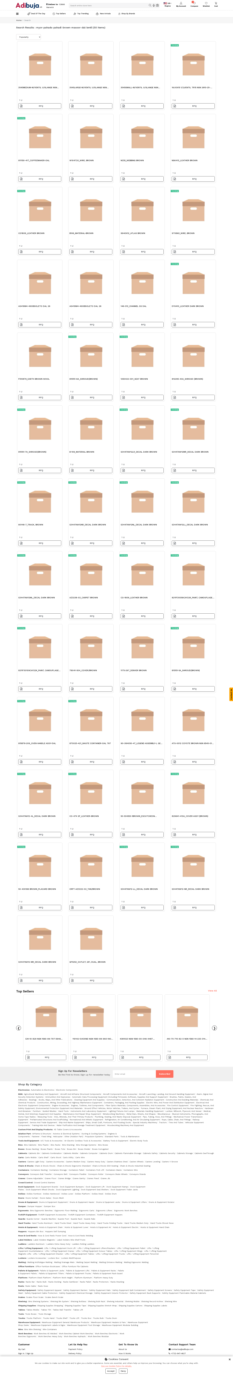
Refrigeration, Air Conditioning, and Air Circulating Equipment (132, 1120)
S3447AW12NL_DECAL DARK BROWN (139, 524)
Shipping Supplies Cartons (130, 1306)
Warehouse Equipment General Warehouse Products (65, 1322)
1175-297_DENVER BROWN (134, 670)
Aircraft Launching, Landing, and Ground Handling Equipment (167, 1094)
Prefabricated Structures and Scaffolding (49, 1120)
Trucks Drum (111, 1318)
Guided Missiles (49, 1111)
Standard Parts (112, 1136)
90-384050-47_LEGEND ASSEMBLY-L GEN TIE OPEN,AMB (141, 744)
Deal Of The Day (38, 14)
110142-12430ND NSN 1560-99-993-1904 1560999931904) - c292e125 (92, 1039)
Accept (110, 1371)
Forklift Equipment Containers (81, 1215)
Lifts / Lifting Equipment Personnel (143, 1254)
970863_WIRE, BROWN (183, 233)
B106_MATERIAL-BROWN (81, 233)
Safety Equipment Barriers (75, 1290)
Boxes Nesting (32, 1149)
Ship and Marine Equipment (71, 1122)
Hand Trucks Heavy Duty (84, 1223)
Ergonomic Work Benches (125, 1210)
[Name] (150, 5)
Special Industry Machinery (145, 1122)
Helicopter (58, 1136)
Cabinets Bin (34, 1153)
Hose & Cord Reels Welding (80, 1236)
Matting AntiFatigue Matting (39, 1262)
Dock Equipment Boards (47, 1187)
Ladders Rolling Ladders (83, 1244)
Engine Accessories (60, 1105)
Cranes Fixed (93, 1178)
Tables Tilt (46, 1310)
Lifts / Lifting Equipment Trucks (110, 1254)
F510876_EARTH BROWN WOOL (34, 379)
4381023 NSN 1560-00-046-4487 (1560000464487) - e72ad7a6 (136, 1039)
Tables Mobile (32, 1310)
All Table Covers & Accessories (68, 1129)
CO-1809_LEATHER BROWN (134, 597)
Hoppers (22, 1231)
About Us (123, 1349)
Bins (20, 1145)
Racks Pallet (85, 1282)
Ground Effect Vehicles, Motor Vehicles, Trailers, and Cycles (111, 1108)
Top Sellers (61, 14)
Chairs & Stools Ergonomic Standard (73, 1166)
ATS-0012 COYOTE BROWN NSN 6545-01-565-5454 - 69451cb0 (192, 744)
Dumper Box (49, 1206)
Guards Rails (89, 1219)
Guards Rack (76, 1219)
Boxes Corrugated (100, 1149)
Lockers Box (53, 1258)
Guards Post (63, 1219)
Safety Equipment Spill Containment (129, 1290)
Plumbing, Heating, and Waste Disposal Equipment (118, 1117)
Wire (20, 1329)
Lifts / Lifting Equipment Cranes (59, 1251)
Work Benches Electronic (106, 1333)
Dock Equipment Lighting (67, 1189)
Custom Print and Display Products (35, 1129)
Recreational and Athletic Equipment (86, 1120)
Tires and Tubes (176, 1122)
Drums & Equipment (27, 1202)
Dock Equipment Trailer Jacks (124, 1189)
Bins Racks (55, 1145)
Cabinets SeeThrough (204, 1153)
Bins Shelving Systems (38, 1301)
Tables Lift (78, 1310)
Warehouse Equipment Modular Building (120, 1325)
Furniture (37, 1111)
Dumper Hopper (34, 1206)
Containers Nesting (38, 1170)
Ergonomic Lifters (104, 1210)
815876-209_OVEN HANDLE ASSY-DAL (37, 743)
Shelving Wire (171, 1301)
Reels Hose (43, 1286)
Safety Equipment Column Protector (111, 1293)
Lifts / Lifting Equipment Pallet (131, 1248)
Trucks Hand (48, 1318)
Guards (21, 1219)
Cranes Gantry (79, 1178)
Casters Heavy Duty (96, 1162)
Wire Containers (50, 1329)
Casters (22, 1162)
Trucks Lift (74, 1318)
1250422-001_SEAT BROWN (134, 379)
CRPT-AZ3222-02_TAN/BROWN (84, 889)
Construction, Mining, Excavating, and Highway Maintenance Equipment (69, 1103)
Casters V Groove (170, 1162)
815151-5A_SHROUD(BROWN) (186, 670)
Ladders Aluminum (36, 1244)
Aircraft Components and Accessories (120, 1094)
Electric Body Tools (139, 1141)
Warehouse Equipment (29, 1322)
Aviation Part (24, 1134)
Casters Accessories (55, 1162)
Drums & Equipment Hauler (82, 1202)
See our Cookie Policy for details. (116, 1366)
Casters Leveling (152, 1162)
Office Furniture (26, 1266)
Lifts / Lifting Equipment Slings (128, 1251)
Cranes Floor (50, 1178)
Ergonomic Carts (86, 1210)
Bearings (33, 1100)
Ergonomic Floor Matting (65, 1210)
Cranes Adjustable (35, 1178)
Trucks (21, 1318)
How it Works (125, 1353)
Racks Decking (54, 1282)
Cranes (21, 1178)
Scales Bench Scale (54, 1297)
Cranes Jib (105, 1178)
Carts (20, 1157)
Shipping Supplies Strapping (50, 1306)
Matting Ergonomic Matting (136, 1262)
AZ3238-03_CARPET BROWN (83, 597)
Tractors (163, 1122)
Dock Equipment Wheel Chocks (40, 1189)
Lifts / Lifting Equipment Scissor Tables (94, 1251)
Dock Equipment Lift (95, 1187)
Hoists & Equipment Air (100, 1227)
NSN (20, 1094)
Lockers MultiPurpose (71, 1258)
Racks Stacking (117, 1282)
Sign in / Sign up (25, 1353)
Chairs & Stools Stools (45, 1166)
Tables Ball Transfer (62, 1310)
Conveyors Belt (60, 1174)
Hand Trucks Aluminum (42, 1223)
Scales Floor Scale (34, 1297)
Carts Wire (80, 1157)
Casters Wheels (136, 1162)
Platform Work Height (63, 1278)
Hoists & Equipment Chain (51, 1227)
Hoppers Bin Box (35, 1231)
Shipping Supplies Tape (75, 1306)
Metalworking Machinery (114, 1114)
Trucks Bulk (98, 1318)
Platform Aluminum (83, 1278)
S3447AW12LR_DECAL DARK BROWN (139, 452)
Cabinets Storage (185, 1153)
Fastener (36, 1136)
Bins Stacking (68, 1145)
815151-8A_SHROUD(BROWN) (83, 379)
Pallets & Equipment (28, 1271)
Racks (21, 1282)
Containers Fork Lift (95, 1170)
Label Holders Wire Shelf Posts (71, 1240)
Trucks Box (86, 1318)
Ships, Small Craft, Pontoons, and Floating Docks (108, 1122)
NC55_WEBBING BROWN (132, 160)
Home (19, 20)
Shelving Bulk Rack (96, 1301)
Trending (175, 45)
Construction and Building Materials (182, 1100)
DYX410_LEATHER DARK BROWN (188, 306)
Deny (123, 1371)
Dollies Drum (111, 1194)
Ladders (22, 1244)
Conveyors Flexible (77, 1174)
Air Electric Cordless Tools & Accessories (82, 1141)
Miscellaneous (163, 1114)
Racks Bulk (41, 1282)
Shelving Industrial (115, 1301)
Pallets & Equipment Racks (103, 1271)
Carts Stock (55, 1157)
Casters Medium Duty (75, 1162)
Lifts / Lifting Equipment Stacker (48, 1254)
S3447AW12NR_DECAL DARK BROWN (87, 524)
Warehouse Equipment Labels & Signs (48, 1325)
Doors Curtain (31, 1198)
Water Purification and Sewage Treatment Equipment (80, 1125)
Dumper (22, 1206)
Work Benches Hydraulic (75, 1336)
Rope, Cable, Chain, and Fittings (176, 1120)
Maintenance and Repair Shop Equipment (82, 1114)
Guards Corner (33, 1219)
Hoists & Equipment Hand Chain (154, 1227)
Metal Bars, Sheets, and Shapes (141, 1114)
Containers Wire (131, 1170)
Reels (21, 1286)
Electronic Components (67, 1090)
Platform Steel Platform (40, 1278)
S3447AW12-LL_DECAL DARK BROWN (139, 889)
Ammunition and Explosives (57, 1097)
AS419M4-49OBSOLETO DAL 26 (34, 306)
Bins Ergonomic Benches (41, 1210)
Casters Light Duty (35, 1162)
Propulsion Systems (94, 1136)
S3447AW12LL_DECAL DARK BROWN (190, 524)
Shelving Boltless (78, 1301)
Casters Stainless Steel (117, 1162)
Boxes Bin (71, 1149)
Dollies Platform (82, 1194)
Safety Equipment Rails (100, 1290)
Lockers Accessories (37, 1258)
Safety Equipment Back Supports (145, 1293)
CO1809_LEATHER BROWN (31, 233)
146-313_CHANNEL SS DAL (134, 306)
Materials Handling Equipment (150, 1111)
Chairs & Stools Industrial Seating (135, 1166)
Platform (22, 1278)
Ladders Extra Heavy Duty (58, 1244)
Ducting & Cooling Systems (93, 1134)
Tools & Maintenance (129, 1136)
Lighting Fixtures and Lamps (121, 1111)
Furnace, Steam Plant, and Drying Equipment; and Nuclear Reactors (172, 1108)
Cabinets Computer (88, 1153)
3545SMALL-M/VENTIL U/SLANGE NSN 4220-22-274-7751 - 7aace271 (139, 88)
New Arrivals (105, 14)
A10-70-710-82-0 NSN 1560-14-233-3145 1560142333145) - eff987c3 (186, 1039)
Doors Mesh (58, 1198)
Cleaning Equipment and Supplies (89, 1100)
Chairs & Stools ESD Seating (105, 1166)
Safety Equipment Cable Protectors (41, 1293)
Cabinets (22, 1153)
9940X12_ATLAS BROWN (133, 233)
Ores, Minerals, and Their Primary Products (73, 1117)
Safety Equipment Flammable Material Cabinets (184, 1293)
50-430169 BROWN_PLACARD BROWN (37, 889)
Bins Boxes (103, 1145)
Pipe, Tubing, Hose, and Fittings (157, 1117)
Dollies (21, 1194)
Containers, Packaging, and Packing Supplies (124, 1103)
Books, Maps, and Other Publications (55, 1100)
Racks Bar (30, 1282)
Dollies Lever (67, 1194)
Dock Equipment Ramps (117, 1187)
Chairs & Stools (25, 1166)
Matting (22, 1262)
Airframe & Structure (41, 1134)
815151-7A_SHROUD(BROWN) (32, 452)
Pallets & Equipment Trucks (78, 1273)
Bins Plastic (43, 1145)
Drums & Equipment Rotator (161, 1202)
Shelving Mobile (132, 1301)
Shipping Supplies (27, 1306)
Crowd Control (25, 1182)
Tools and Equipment (28, 1141)
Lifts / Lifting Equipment (30, 1248)
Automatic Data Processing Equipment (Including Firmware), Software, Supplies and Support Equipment (120, 1097)
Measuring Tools (44, 1117)
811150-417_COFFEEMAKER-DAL (34, 160)
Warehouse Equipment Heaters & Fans (108, 1322)
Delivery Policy (74, 1353)
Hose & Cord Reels (27, 1236)
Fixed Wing (46, 1136)
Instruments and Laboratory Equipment (89, 1111)
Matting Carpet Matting (86, 1262)
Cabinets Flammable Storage (128, 1153)
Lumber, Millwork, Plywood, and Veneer (183, 1111)
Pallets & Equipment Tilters (51, 1273)
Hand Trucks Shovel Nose (162, 1223)
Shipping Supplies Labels (155, 1306)
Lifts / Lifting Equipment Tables (79, 1254)
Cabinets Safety (150, 1153)
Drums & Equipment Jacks (108, 1202)
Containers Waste (114, 1170)
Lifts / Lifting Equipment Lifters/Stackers (96, 1248)
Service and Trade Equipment (43, 1122)
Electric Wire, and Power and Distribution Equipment (170, 1103)
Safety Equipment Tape (185, 1290)
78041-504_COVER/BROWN (83, 670)
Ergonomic (23, 1210)
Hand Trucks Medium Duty (136, 1223)
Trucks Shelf (62, 1318)
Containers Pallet (76, 1170)
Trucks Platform (33, 1318)
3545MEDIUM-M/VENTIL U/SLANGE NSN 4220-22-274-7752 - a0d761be (37, 88)
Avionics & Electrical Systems (66, 1134)
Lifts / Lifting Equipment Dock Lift (60, 1248)
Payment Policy (75, 1349)
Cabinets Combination (52, 1153)
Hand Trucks (24, 1223)
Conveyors (23, 1174)
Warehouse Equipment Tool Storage (83, 1325)
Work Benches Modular (98, 1336)
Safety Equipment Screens (160, 1290)
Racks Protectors (101, 1282)
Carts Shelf (43, 1157)
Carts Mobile (31, 1157)
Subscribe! (164, 1074)
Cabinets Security (167, 1153)
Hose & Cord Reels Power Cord (52, 1236)
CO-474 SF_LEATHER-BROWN (84, 816)
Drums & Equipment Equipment (53, 1202)
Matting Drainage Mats (64, 1262)
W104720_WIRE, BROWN (81, 160)
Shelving (22, 1301)
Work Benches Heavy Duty (50, 1336)
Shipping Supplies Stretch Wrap (102, 1306)
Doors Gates (45, 1198)
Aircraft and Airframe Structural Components (80, 1094)
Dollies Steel (97, 1194)
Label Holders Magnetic (44, 1240)
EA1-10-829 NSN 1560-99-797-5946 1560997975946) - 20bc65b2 (43, 1039)
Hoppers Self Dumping (55, 1231)
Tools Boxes (30, 1314)
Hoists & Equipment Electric (125, 1227)
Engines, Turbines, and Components (87, 1105)
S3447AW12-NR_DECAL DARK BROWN (190, 889)
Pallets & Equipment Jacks (52, 1271)
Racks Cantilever (70, 1282)
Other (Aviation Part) (73, 1136)
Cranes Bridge (64, 1178)
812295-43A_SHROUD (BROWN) (187, 379)
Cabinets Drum (106, 1153)
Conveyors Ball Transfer (41, 1174)
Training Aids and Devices (43, 1125)
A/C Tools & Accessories (51, 1141)
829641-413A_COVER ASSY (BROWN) (190, 816)
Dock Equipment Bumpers (72, 1187)
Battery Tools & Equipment (115, 1141)
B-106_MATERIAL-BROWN (81, 452)
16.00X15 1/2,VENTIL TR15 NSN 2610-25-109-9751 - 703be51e (191, 88)
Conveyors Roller (95, 1174)
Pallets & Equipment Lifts (77, 1271)
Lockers (22, 1258)
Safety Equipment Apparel (49, 1290)
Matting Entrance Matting (110, 1262)
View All (212, 990)
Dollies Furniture (34, 1194)
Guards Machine (48, 1219)
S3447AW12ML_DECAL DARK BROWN (36, 597)
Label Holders (25, 1240)
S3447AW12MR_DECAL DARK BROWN (190, 452)
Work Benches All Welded (45, 1333)
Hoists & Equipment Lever (76, 1227)
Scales (21, 1297)
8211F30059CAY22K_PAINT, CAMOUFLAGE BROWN (192, 598)
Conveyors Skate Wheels (116, 1174)
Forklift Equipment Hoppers (109, 1215)
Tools (21, 1314)
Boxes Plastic (47, 1149)
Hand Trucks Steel (62, 1223)
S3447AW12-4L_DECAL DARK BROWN (36, 816)
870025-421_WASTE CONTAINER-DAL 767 (90, 743)
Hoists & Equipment (27, 1227)
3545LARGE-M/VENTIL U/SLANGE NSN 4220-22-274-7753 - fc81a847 (88, 88)
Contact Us (231, 694)
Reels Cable (30, 1286)
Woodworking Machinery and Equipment (125, 1125)
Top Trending (83, 14)
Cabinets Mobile (71, 1153)
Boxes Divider (84, 1149)
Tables (21, 1310)
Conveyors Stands (137, 1174)
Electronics (23, 1090)
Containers (23, 1170)
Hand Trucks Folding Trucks (109, 1223)
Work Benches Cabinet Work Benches (76, 1333)
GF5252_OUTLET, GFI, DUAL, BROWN (87, 962)
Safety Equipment (27, 1290)
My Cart (21, 1349)
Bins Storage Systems (86, 1145)
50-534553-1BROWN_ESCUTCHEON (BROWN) (138, 817)
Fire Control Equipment (178, 1105)
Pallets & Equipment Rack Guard (107, 1273)
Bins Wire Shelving (32, 1329)
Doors (21, 1198)
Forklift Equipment (27, 1215)
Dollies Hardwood (51, 1194)
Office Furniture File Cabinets (75, 1266)
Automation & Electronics (42, 1090)
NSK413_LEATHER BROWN (184, 160)
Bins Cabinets (30, 1145)
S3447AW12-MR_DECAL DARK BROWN (37, 962)
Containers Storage (58, 1170)
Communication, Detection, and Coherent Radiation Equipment (135, 1100)
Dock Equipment (26, 1187)
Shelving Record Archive (152, 1301)
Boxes (21, 1149)
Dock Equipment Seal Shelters (95, 1189)
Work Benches (25, 1333)
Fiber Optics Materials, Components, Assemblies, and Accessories (135, 1105)
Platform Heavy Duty (103, 1278)
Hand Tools (63, 1111)
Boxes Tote (60, 1149)
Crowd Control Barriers (44, 1182)
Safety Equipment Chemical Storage (75, 1293)
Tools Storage (44, 1314)
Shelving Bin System (59, 1301)
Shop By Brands (128, 14)
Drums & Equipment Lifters (134, 1202)
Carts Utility (68, 1157)
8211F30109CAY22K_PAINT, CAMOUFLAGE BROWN (38, 671)
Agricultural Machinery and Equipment (41, 1094)
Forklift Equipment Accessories (52, 1215)
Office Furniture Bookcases (47, 1266)
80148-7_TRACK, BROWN (30, 524)
